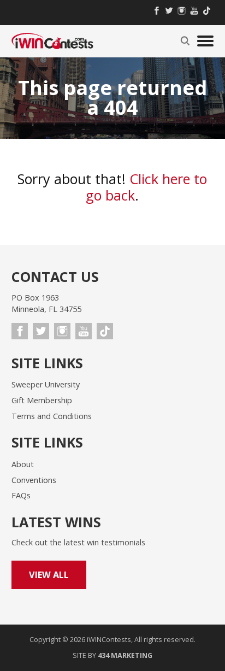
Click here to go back (146, 186)
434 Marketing (125, 655)
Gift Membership (41, 400)
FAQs (21, 495)
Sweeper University (45, 384)
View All (49, 575)
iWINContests (52, 41)
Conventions (33, 480)
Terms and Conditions (51, 416)
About (22, 464)
